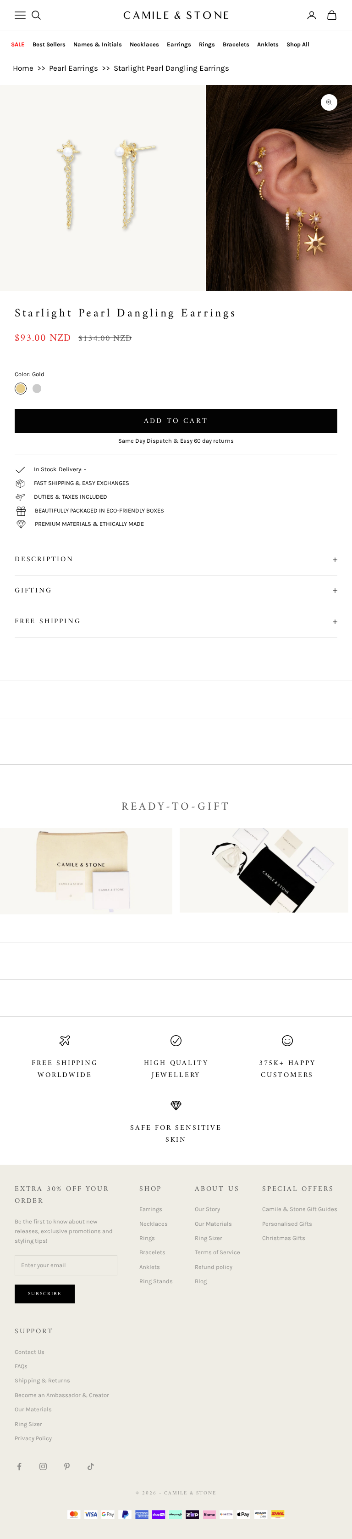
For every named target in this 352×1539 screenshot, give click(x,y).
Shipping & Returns (42, 1380)
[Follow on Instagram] (43, 1466)
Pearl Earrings (73, 68)
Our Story (207, 1209)
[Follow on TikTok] (90, 1466)
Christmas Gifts (283, 1238)
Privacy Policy (33, 1438)
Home (23, 68)
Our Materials (213, 1223)
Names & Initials (97, 44)
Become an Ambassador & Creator (62, 1395)
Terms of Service (217, 1252)
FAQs (21, 1366)
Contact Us (29, 1351)
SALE (18, 44)
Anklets (268, 44)
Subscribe (44, 1294)
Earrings (179, 44)
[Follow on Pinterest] (67, 1466)
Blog (201, 1281)
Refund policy (213, 1266)
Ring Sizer (208, 1238)
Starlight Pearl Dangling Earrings (171, 68)
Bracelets (236, 44)
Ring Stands (156, 1281)
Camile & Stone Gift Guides (299, 1209)
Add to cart (176, 421)
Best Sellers (49, 44)
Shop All (297, 44)
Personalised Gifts (287, 1223)
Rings (207, 44)
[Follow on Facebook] (19, 1466)
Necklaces (144, 44)
